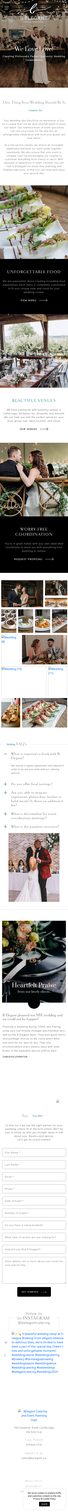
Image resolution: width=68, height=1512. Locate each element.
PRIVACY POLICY (34, 1480)
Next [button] (34, 1002)
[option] (34, 962)
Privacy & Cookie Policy (44, 1498)
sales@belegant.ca (34, 1458)
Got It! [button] (44, 1504)
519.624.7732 (34, 1444)
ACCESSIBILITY (34, 1486)
